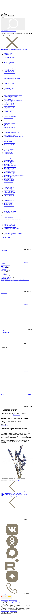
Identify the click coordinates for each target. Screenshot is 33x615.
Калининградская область (10, 96)
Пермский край (8, 151)
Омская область (8, 141)
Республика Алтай (8, 160)
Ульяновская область (9, 212)
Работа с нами (4, 270)
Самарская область (9, 187)
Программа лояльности (7, 277)
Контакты (3, 266)
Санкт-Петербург (9, 49)
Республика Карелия (9, 168)
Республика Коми (8, 169)
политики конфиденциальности (9, 611)
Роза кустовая (12, 31)
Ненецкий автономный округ (11, 132)
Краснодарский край (9, 106)
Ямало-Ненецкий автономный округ (13, 233)
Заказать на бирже (5, 425)
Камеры (26, 262)
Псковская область (8, 153)
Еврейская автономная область (12, 78)
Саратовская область (9, 190)
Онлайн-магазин (24, 280)
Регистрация (16, 415)
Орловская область (9, 144)
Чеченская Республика (10, 225)
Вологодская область (9, 71)
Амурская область (8, 54)
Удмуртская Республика (10, 211)
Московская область (9, 125)
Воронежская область (9, 73)
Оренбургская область (9, 143)
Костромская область (9, 104)
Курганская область (9, 110)
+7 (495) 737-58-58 (5, 237)
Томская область (8, 203)
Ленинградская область (10, 116)
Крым (5, 108)
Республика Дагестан (9, 164)
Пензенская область (9, 149)
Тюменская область (9, 206)
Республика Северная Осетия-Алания (13, 175)
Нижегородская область (10, 133)
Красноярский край (9, 107)
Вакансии (3, 274)
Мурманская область (9, 127)
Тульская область (8, 204)
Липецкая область (8, 118)
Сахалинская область (9, 191)
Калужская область (9, 97)
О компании (4, 267)
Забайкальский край (9, 83)
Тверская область (8, 202)
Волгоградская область (10, 70)
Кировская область (9, 103)
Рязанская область (8, 182)
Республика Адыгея (9, 158)
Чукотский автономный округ (11, 228)
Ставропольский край (9, 195)
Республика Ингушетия (10, 165)
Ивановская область (9, 88)
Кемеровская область (9, 101)
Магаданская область (9, 123)
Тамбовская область (9, 200)
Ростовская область (9, 180)
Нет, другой (11, 15)
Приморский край (8, 152)
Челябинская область (9, 224)
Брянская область (8, 63)
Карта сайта (14, 601)
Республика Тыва (8, 178)
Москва (3, 49)
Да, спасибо (4, 15)
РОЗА (2, 31)
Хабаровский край (8, 217)
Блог (2, 273)
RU (1, 306)
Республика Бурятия (9, 163)
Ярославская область (9, 234)
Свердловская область (9, 192)
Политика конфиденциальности (9, 600)
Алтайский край (8, 53)
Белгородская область (9, 62)
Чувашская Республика (10, 227)
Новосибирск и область (20, 49)
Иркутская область (9, 89)
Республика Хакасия (9, 179)
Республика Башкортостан (10, 161)
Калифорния (4, 250)
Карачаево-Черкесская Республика (13, 100)
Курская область (8, 111)
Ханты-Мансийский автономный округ (14, 219)
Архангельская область (10, 55)
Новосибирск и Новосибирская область (14, 136)
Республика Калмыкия (10, 167)
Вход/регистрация (15, 280)
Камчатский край (8, 99)
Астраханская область (9, 57)
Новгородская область (9, 135)
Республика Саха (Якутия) (11, 173)
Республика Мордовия (10, 172)
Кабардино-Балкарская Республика (13, 95)
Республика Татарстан (9, 176)
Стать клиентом (5, 275)
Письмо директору (5, 601)
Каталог (3, 263)
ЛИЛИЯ (6, 31)
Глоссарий (3, 271)
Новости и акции (5, 265)
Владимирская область (10, 69)
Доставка (3, 269)
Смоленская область (9, 194)
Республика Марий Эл (10, 171)
